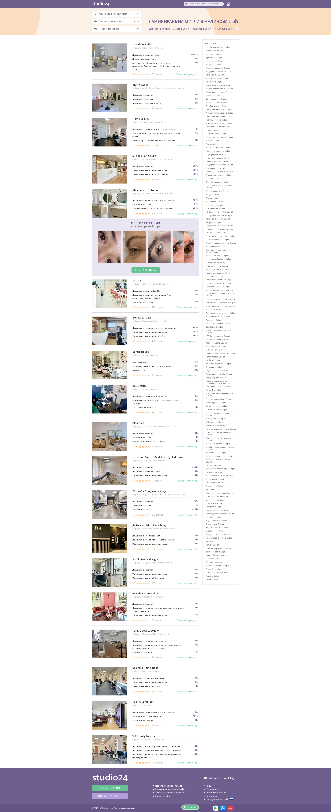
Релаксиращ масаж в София (218, 283)
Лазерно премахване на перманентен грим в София (218, 382)
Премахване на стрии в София (219, 493)
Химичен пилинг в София (217, 266)
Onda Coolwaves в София (217, 555)
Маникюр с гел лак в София (218, 102)
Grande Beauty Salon (145, 593)
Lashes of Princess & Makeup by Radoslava (157, 457)
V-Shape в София (213, 558)
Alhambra (138, 423)
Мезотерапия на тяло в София (219, 475)
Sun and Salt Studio (144, 156)
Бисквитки (211, 796)
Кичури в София (213, 194)
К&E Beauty (139, 386)
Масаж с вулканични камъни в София (219, 414)
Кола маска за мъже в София (219, 123)
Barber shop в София (159, 28)
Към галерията (145, 270)
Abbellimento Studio (145, 190)
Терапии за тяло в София (217, 255)
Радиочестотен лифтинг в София (220, 236)
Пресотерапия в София (216, 402)
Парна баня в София (215, 569)
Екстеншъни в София (215, 276)
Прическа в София (214, 198)
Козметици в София (224, 28)
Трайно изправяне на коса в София (218, 331)
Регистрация (212, 789)
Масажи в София (180, 28)
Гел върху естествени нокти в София (219, 186)
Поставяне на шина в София (218, 386)
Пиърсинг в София (214, 350)
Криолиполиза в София (216, 452)
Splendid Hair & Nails (145, 668)
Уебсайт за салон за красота (169, 792)
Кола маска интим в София (218, 219)
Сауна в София (212, 579)
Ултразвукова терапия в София (220, 513)
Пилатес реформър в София (218, 548)
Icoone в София (213, 541)
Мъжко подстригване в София (219, 88)
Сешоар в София (213, 178)
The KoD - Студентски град (149, 491)
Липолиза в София (214, 562)
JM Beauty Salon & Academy (149, 525)
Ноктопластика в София (216, 120)
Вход (209, 785)
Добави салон (110, 788)
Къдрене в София (213, 222)
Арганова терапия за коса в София (218, 460)
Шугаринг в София (214, 472)
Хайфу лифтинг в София (216, 377)
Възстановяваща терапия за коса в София (218, 251)
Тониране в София (214, 367)
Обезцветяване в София (217, 232)
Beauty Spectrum (142, 702)
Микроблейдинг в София (217, 78)
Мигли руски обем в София (218, 147)
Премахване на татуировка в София (218, 439)
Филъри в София (213, 489)
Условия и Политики (216, 792)
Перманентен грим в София (218, 151)
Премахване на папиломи (217, 496)
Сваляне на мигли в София (217, 239)
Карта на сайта (163, 796)
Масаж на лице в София (216, 205)
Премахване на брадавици (217, 572)
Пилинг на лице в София (216, 262)
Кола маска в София (215, 75)
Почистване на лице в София (219, 92)
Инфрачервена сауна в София (219, 538)
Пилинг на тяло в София (216, 409)
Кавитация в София (214, 309)
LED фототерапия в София (218, 336)
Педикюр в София (213, 95)
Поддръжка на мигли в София (219, 215)
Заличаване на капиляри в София (220, 468)
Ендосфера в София (214, 486)
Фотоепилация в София (216, 99)
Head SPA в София (214, 503)
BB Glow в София (213, 465)
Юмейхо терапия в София (217, 527)
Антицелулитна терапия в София (220, 306)
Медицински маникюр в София (219, 165)
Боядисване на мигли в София (219, 279)
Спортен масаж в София (216, 133)
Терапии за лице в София (217, 182)
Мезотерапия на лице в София (219, 290)
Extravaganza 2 (141, 317)
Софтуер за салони (110, 796)
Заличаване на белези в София (219, 456)
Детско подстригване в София (219, 137)
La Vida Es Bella (141, 44)
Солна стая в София (215, 524)
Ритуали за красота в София (218, 534)
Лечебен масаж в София (216, 106)
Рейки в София (212, 130)
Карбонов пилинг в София (217, 339)
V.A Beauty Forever (143, 736)
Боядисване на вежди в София (219, 225)
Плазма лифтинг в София (217, 510)
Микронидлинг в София (216, 246)
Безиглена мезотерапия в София (220, 299)
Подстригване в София (216, 154)
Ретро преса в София (215, 357)
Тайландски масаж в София (218, 85)
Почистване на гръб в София (219, 374)
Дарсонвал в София (214, 327)
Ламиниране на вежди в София (219, 229)
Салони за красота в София (218, 47)
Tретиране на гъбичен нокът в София (219, 394)
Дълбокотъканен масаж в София (220, 313)
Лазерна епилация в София (218, 68)
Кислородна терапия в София (219, 269)
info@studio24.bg (221, 778)
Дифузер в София (213, 320)
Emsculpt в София (213, 517)
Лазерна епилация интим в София (221, 243)
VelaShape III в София (215, 531)
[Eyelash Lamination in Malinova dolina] (226, 799)
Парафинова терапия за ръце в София (220, 294)
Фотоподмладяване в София (218, 363)
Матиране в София (214, 201)
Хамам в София (212, 576)
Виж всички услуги (186, 74)
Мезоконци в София (215, 479)
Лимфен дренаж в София (217, 161)
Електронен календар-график (170, 789)
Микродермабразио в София (218, 259)
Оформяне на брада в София (219, 116)
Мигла (136, 280)
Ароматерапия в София (216, 343)
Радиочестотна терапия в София (220, 302)
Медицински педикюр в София (219, 71)
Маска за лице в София (216, 346)
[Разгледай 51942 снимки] (145, 247)
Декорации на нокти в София (219, 168)
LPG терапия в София (215, 422)
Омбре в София (213, 360)
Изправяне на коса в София (218, 286)
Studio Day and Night (145, 559)
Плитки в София (213, 144)
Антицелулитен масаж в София (219, 113)
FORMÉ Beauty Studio (145, 631)
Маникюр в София (214, 64)
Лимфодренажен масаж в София (220, 353)
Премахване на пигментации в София (219, 433)
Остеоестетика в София (216, 406)
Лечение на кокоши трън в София (221, 429)
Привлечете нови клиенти (168, 785)
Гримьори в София (214, 82)
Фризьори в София (201, 28)
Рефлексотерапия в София (218, 323)
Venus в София (212, 545)
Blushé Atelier (141, 84)
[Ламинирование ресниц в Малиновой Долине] (231, 799)
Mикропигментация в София (218, 316)
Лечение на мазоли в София (218, 399)
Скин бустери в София (215, 500)
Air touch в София (213, 390)
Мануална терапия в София (218, 443)
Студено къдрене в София (217, 370)
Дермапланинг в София (216, 552)
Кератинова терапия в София (219, 273)
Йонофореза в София (215, 482)
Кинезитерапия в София (216, 425)
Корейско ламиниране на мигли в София (220, 448)
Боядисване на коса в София (218, 175)
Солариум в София (214, 506)
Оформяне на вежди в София (219, 109)
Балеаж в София (213, 140)
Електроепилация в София (217, 565)
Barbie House (140, 352)
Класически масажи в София (218, 158)
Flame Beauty (140, 119)
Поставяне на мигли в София (219, 126)
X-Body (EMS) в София (215, 418)
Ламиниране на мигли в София (219, 212)
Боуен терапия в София (216, 520)
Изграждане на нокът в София (219, 171)
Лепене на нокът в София (217, 191)
